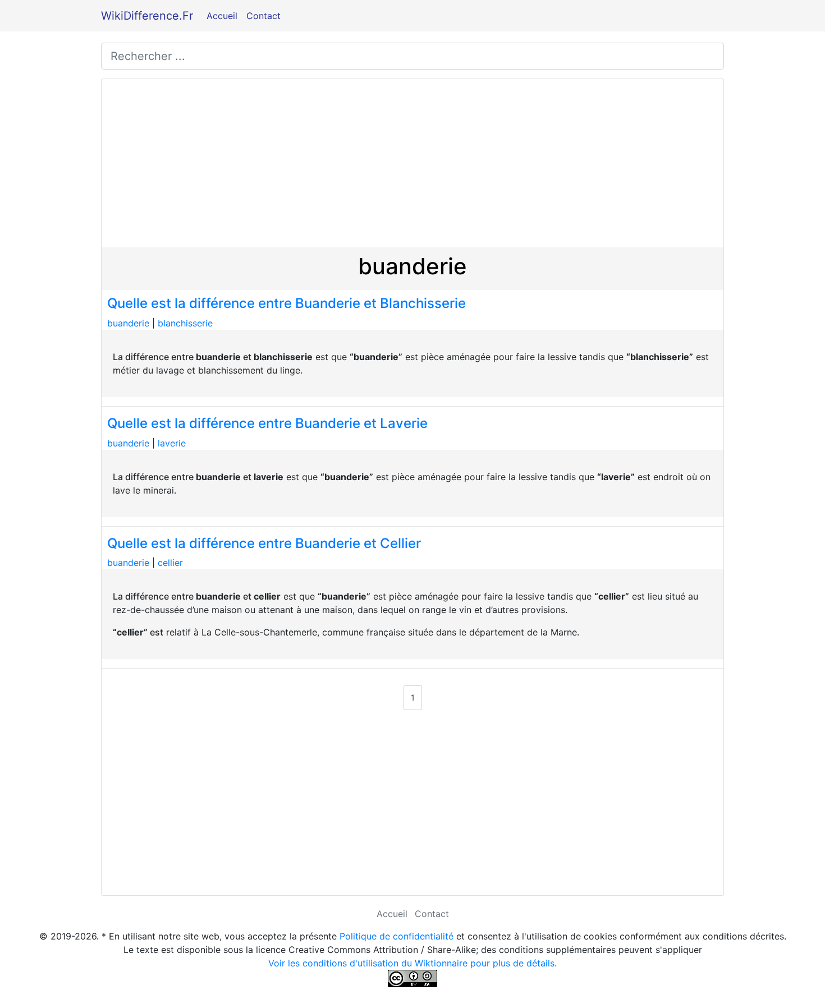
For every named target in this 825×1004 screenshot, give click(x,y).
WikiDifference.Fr (147, 15)
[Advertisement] (412, 163)
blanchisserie (185, 323)
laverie (172, 443)
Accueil (222, 15)
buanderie (128, 323)
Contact (263, 15)
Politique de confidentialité (396, 936)
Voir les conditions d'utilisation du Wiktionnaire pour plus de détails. (412, 963)
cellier (170, 562)
